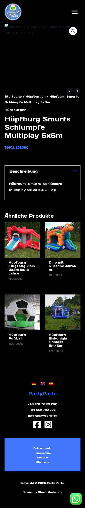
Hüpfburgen (36, 96)
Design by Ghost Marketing (42, 492)
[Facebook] (37, 424)
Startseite (13, 96)
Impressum (42, 453)
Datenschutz (42, 448)
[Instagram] (48, 424)
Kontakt (42, 457)
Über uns (42, 462)
